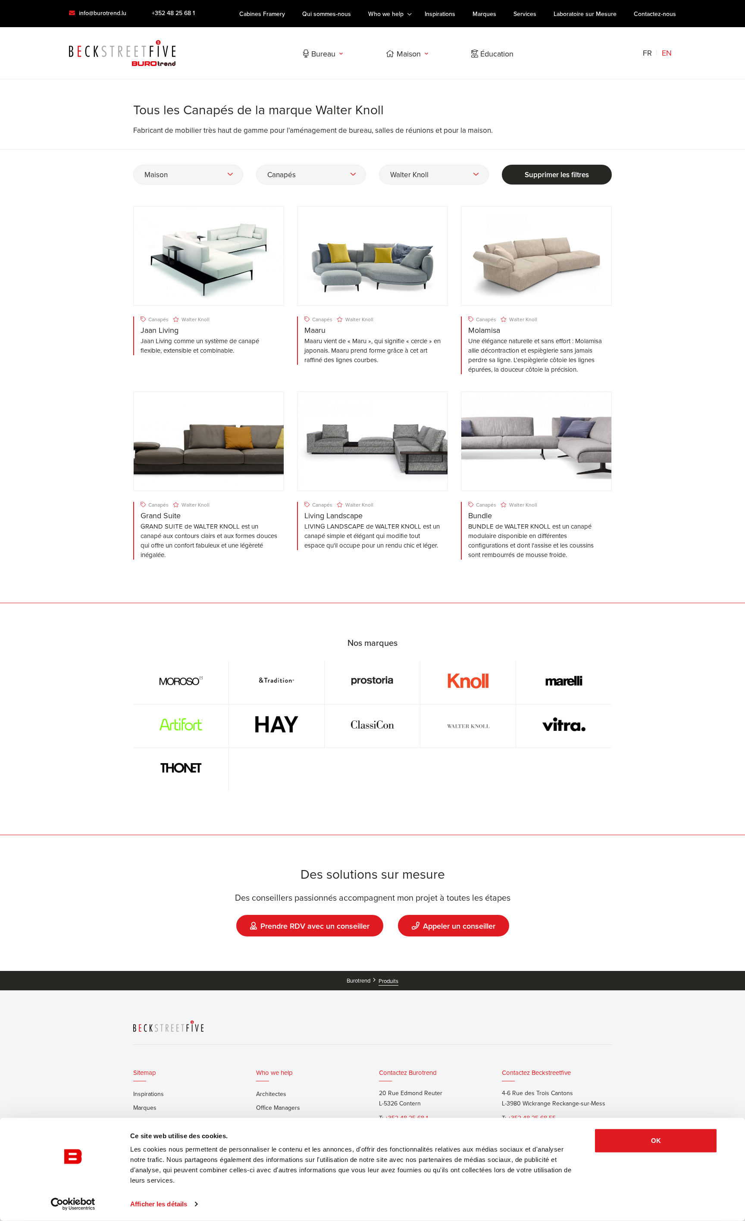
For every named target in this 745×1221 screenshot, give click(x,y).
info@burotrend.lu (101, 13)
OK (656, 1140)
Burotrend (359, 980)
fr (647, 52)
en (667, 52)
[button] (188, 175)
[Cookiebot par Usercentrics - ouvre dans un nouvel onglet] (73, 1204)
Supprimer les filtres (557, 174)
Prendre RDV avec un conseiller (314, 925)
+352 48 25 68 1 (173, 13)
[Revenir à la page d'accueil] (122, 53)
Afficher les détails (158, 1204)
